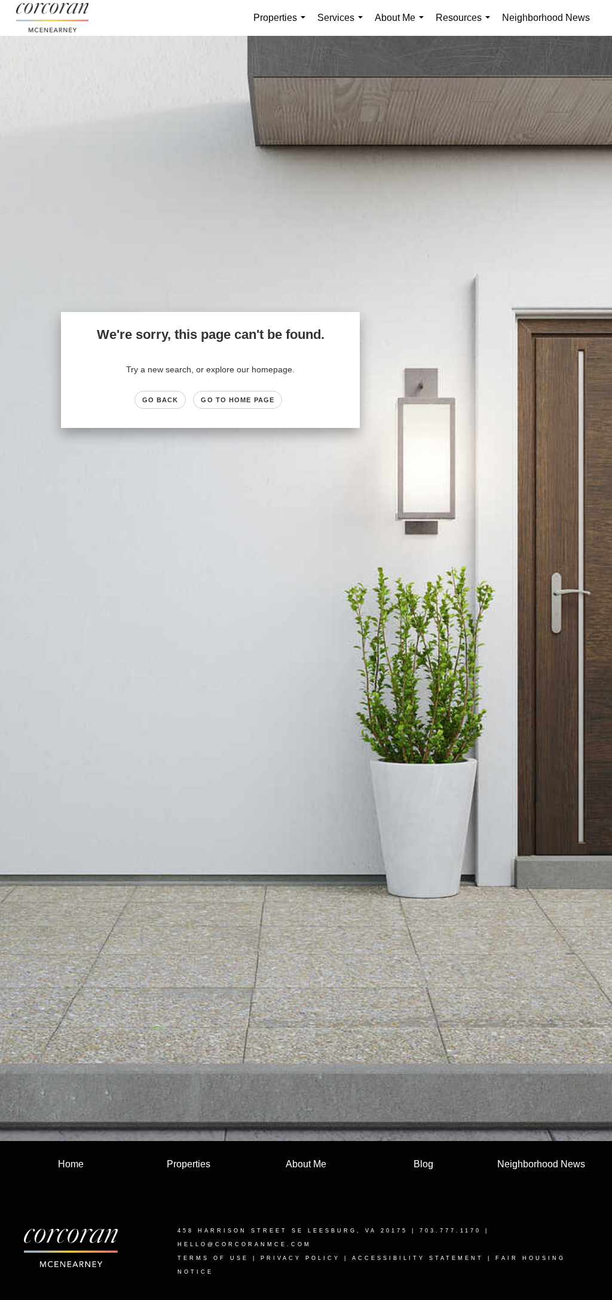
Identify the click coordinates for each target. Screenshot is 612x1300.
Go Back (160, 399)
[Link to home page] (58, 18)
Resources (465, 24)
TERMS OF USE (213, 1258)
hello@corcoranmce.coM (244, 1244)
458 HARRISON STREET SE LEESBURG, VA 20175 (293, 1231)
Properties (281, 24)
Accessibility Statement (418, 1258)
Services (342, 24)
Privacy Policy (300, 1258)
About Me (402, 24)
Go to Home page (237, 399)
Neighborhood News (546, 18)
